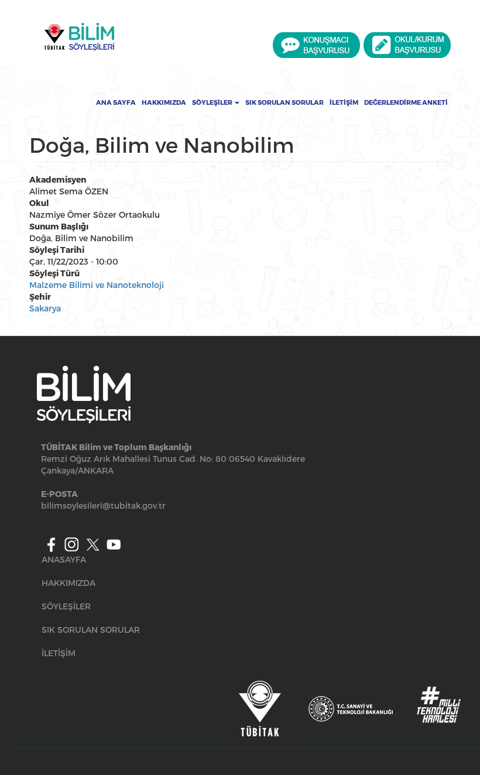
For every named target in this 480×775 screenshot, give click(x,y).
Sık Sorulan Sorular (284, 102)
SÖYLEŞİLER (66, 606)
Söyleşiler (213, 102)
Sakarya (45, 308)
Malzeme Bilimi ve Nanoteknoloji (96, 285)
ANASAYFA (64, 559)
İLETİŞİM (59, 653)
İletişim (344, 102)
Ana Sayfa (116, 102)
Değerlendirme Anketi (406, 102)
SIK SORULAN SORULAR (91, 630)
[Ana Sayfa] (79, 36)
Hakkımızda (164, 102)
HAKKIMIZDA (68, 583)
